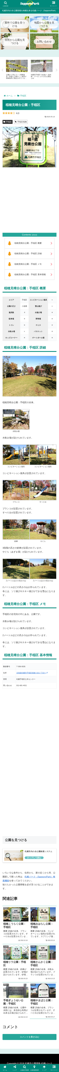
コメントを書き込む (29, 1037)
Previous (2, 70)
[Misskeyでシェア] (49, 876)
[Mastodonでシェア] (23, 876)
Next (56, 70)
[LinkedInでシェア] (29, 893)
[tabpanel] (16, 69)
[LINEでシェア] (49, 884)
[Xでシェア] (9, 876)
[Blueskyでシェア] (36, 876)
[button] (42, 893)
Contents (26, 234)
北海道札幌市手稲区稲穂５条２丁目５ (31, 673)
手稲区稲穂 (22, 122)
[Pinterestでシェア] (16, 893)
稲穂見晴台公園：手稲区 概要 (28, 243)
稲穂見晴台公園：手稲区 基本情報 (30, 274)
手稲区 (9, 122)
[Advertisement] (29, 200)
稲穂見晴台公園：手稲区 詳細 (28, 253)
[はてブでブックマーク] (36, 884)
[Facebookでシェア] (9, 884)
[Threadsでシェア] (23, 884)
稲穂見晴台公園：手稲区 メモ (28, 264)
